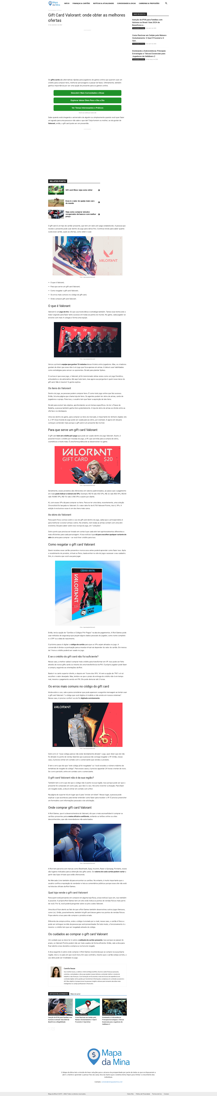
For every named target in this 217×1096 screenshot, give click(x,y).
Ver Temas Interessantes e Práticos (87, 108)
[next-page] (53, 1028)
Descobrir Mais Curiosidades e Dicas (87, 93)
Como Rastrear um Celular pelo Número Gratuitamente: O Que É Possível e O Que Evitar (86, 1020)
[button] (166, 3)
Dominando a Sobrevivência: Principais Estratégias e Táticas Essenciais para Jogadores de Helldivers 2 (149, 53)
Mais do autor (75, 994)
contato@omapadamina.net (111, 1082)
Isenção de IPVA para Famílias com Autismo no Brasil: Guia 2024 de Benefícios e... (147, 22)
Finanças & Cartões (81, 3)
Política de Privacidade (143, 1094)
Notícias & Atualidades (103, 3)
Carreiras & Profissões (149, 3)
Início (66, 3)
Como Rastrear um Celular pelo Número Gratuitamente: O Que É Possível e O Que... (149, 38)
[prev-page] (49, 1028)
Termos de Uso (157, 1094)
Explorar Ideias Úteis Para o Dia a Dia (87, 100)
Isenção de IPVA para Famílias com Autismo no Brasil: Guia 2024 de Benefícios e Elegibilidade (60, 1020)
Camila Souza (69, 968)
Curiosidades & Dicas (126, 3)
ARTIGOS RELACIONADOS (59, 994)
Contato (166, 1094)
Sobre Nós (130, 1094)
